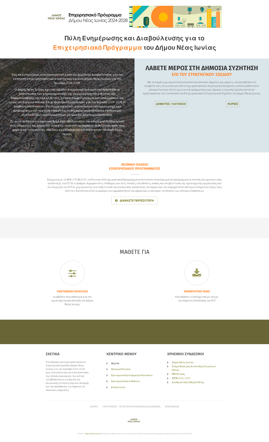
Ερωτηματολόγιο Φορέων (125, 381)
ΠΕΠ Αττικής (178, 374)
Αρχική (115, 363)
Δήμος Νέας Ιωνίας (183, 362)
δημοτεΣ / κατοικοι (171, 104)
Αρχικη (94, 406)
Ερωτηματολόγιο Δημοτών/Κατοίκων (132, 375)
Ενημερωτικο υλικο (197, 291)
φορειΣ (232, 104)
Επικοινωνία (118, 387)
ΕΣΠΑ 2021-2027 (181, 378)
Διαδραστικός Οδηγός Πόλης (188, 382)
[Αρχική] (134, 16)
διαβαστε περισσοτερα (135, 201)
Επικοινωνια (172, 406)
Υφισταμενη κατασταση (72, 291)
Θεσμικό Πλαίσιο (120, 369)
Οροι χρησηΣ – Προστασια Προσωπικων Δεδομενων (131, 406)
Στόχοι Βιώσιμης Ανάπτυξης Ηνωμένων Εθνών (194, 368)
